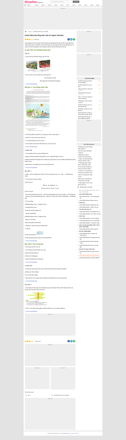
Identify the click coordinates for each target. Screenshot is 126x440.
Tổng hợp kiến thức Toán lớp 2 (85, 89)
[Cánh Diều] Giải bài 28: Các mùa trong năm (89, 246)
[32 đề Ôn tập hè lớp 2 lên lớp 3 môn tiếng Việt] (79, 81)
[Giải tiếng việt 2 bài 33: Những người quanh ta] (79, 147)
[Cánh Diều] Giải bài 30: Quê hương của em (89, 252)
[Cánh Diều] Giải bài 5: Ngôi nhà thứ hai (89, 204)
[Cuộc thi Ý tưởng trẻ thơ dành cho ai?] (79, 175)
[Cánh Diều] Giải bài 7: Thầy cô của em (89, 207)
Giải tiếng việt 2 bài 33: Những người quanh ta (85, 147)
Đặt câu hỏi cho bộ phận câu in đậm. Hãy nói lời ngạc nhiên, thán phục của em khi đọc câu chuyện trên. (85, 179)
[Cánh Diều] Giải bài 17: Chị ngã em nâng (89, 222)
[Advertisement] (63, 19)
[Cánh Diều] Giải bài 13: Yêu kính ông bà (89, 218)
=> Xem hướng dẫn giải (31, 84)
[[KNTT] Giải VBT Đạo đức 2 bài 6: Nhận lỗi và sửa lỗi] (79, 117)
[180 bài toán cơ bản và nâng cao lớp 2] (79, 101)
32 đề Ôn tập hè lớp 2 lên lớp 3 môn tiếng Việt (85, 81)
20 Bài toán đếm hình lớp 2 (84, 92)
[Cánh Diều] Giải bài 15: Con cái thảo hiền (89, 220)
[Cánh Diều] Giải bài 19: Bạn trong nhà (89, 229)
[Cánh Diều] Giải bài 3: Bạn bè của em (89, 200)
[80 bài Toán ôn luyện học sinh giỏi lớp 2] (79, 109)
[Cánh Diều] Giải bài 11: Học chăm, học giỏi (90, 213)
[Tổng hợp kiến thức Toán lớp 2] (79, 89)
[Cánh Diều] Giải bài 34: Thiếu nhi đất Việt (89, 257)
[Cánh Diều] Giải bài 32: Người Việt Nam (89, 255)
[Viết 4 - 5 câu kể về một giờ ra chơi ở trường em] (79, 97)
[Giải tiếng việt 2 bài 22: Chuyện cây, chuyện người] (79, 155)
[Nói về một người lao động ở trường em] (79, 151)
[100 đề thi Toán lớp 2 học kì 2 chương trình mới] (79, 105)
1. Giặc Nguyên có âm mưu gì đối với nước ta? (85, 183)
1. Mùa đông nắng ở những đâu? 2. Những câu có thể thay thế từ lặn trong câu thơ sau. (85, 163)
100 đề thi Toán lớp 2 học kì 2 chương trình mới (85, 105)
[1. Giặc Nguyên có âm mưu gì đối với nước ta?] (79, 183)
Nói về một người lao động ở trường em (85, 151)
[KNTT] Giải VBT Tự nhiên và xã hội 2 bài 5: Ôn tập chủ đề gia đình (85, 113)
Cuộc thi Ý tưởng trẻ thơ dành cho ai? (85, 175)
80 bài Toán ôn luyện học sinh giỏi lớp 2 (85, 109)
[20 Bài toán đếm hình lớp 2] (79, 93)
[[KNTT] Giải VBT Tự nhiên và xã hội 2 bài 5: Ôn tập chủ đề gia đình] (79, 113)
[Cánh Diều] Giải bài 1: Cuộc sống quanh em (89, 197)
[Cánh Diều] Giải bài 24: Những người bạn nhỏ (90, 238)
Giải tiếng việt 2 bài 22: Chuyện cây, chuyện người (84, 155)
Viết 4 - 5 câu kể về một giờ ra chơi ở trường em (85, 97)
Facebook (76, 433)
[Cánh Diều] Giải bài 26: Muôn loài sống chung (89, 242)
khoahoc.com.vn (26, 31)
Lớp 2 (30, 31)
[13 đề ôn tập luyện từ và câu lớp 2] (79, 85)
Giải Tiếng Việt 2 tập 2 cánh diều (40, 31)
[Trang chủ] (34, 1)
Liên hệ (73, 433)
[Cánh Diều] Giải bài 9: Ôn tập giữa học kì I (90, 211)
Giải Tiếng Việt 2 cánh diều (86, 187)
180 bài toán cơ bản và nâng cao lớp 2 (85, 101)
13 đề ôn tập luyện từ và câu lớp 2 (85, 85)
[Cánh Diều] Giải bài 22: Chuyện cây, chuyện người (88, 234)
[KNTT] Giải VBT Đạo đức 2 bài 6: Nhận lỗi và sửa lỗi (84, 117)
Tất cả (28, 5)
